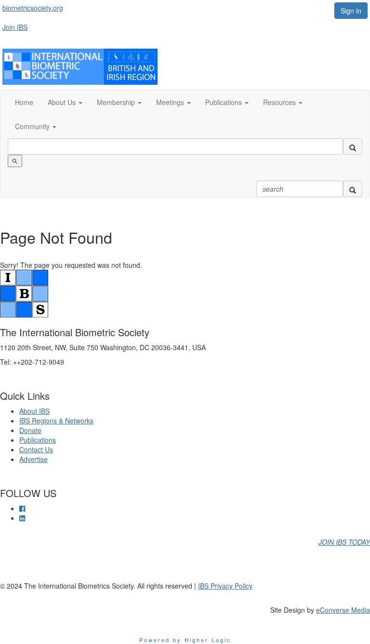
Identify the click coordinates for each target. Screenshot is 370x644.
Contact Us (36, 449)
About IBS (34, 411)
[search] (352, 146)
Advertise (33, 459)
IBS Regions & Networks (56, 420)
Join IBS (14, 27)
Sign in (351, 10)
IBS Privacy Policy (225, 586)
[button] (65, 102)
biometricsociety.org (32, 8)
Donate (30, 430)
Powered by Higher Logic (185, 640)
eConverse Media (343, 610)
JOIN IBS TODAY (344, 542)
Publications (37, 440)
